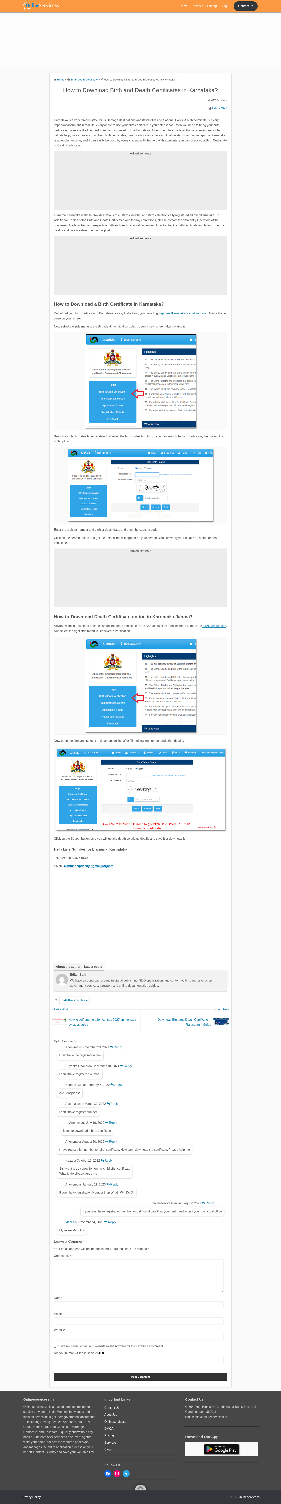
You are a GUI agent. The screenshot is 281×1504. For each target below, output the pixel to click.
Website (59, 1330)
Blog (224, 6)
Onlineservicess (115, 1421)
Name (58, 1297)
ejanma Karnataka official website (183, 313)
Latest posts (93, 966)
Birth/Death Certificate (75, 1000)
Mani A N (71, 1222)
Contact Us (245, 6)
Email (58, 1313)
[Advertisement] (140, 40)
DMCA (109, 1428)
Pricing (212, 6)
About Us (110, 1414)
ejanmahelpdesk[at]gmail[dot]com (88, 866)
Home (183, 6)
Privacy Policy (31, 1497)
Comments (62, 1255)
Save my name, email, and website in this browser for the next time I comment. (111, 1346)
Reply (117, 1047)
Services (197, 6)
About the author (68, 966)
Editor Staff (219, 108)
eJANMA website (214, 625)
